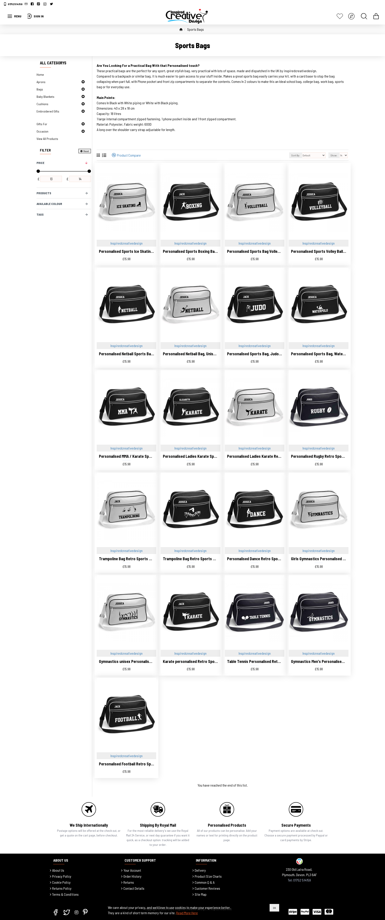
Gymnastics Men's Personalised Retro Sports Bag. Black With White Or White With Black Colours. (318, 661)
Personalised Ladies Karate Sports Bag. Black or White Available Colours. (190, 456)
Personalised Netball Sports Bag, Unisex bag (126, 353)
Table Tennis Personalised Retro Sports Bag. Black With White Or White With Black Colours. (254, 661)
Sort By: (295, 155)
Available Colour (49, 204)
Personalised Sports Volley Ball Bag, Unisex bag (318, 251)
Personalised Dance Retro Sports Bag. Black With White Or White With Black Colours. (254, 558)
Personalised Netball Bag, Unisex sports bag (190, 353)
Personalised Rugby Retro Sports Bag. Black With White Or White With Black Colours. (318, 456)
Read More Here (187, 913)
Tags (40, 214)
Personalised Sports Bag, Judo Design (254, 353)
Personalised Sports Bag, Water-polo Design (318, 353)
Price (40, 163)
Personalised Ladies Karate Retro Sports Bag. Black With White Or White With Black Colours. (254, 456)
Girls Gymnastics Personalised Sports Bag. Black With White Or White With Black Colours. (318, 558)
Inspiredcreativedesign (127, 243)
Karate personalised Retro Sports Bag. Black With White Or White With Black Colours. (190, 661)
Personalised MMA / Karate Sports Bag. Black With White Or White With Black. (126, 456)
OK (274, 907)
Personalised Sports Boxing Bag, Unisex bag (190, 251)
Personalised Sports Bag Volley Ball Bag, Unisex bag (254, 251)
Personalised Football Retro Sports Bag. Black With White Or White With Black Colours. (126, 763)
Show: (334, 155)
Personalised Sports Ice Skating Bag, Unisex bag (126, 251)
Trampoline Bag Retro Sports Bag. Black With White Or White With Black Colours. (190, 558)
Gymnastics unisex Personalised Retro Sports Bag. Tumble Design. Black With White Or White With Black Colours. (126, 661)
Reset (86, 151)
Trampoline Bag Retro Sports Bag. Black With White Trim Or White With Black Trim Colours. (126, 558)
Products (44, 193)
